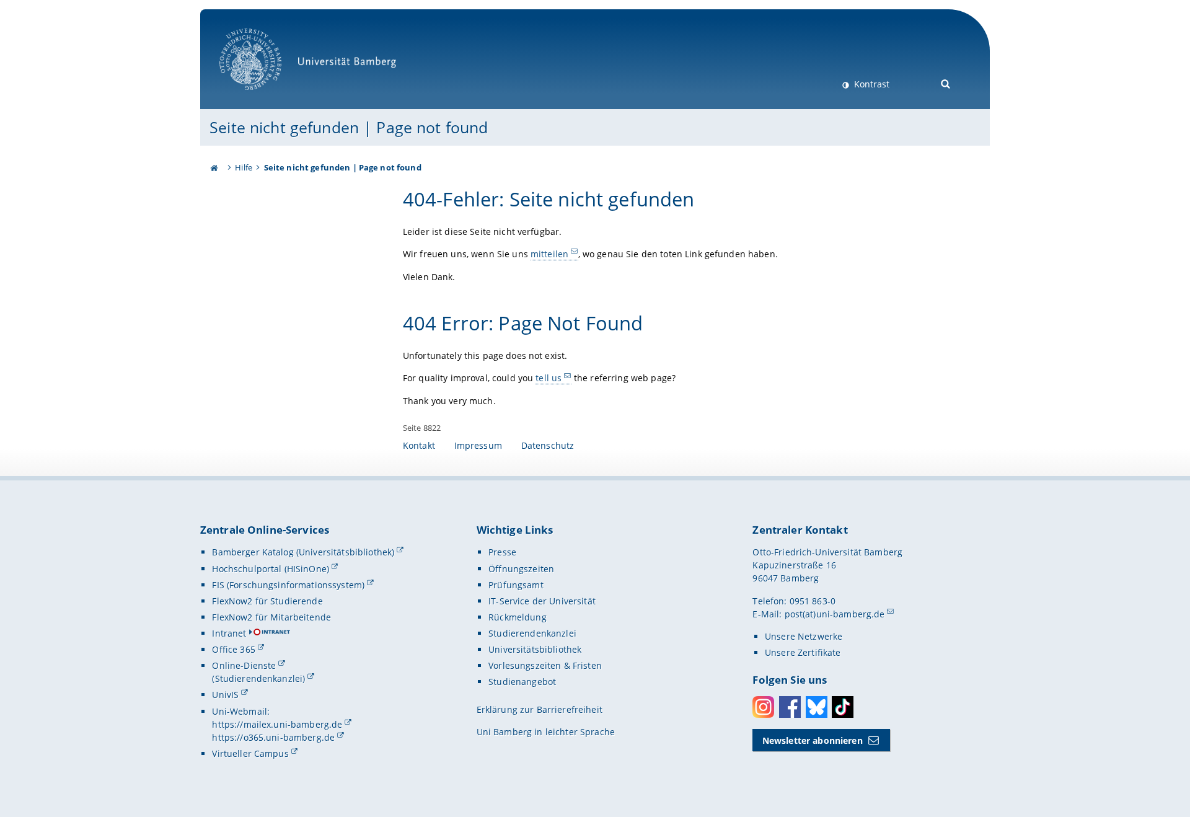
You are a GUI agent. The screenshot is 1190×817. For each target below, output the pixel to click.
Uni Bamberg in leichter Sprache (546, 732)
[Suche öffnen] (946, 83)
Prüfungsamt (516, 585)
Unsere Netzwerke (803, 636)
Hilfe (243, 167)
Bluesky (816, 707)
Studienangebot (522, 681)
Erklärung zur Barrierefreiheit (539, 709)
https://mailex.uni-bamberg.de (277, 724)
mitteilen (549, 254)
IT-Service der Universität (542, 601)
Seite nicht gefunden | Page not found (348, 127)
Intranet (229, 633)
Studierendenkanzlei (532, 633)
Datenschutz (548, 445)
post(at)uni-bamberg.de (835, 614)
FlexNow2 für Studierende (267, 601)
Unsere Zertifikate (803, 652)
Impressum (478, 445)
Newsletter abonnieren (812, 740)
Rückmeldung (517, 617)
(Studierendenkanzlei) (258, 678)
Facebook (790, 707)
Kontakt (419, 445)
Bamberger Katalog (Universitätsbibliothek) (303, 552)
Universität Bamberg (263, 96)
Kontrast (870, 84)
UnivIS (225, 694)
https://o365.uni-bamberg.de (273, 737)
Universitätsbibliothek (534, 649)
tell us (549, 378)
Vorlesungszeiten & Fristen (545, 665)
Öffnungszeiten (521, 569)
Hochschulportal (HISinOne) (270, 569)
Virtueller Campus (250, 753)
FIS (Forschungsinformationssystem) (288, 585)
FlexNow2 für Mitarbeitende (271, 617)
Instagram (763, 707)
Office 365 (233, 649)
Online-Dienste (244, 665)
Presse (502, 552)
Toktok (842, 707)
